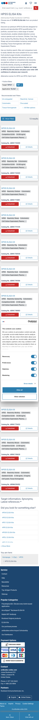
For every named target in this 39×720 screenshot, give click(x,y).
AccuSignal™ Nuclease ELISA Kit (13, 610)
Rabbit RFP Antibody (9, 614)
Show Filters (9, 119)
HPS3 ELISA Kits (8, 518)
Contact (4, 574)
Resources (5, 586)
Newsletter (5, 582)
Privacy (17, 704)
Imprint (10, 704)
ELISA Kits (5, 622)
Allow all (19, 390)
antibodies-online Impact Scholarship (15, 631)
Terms (2, 706)
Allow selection (19, 396)
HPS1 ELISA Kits (8, 522)
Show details (28, 383)
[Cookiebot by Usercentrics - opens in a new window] (28, 321)
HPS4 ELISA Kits (8, 513)
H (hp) (14, 557)
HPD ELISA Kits (7, 542)
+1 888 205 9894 (10, 684)
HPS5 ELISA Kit (8, 128)
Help (3, 578)
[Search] (36, 8)
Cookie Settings (28, 704)
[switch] (34, 362)
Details (30, 147)
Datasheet (11, 147)
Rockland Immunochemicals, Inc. (12, 691)
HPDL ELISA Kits (8, 537)
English (13, 697)
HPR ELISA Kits (7, 527)
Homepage (6, 557)
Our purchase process (9, 626)
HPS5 (21, 557)
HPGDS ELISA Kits (8, 532)
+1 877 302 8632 (12, 681)
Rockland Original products (11, 618)
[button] (5, 546)
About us (3, 704)
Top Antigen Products (9, 590)
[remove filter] (13, 85)
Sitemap (5, 594)
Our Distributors (7, 635)
